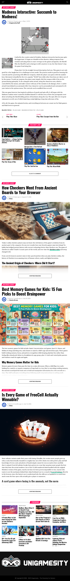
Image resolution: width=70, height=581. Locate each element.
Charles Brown (13, 300)
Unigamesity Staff (14, 23)
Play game (40, 110)
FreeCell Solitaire (56, 472)
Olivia (10, 198)
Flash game (17, 110)
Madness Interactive (28, 110)
